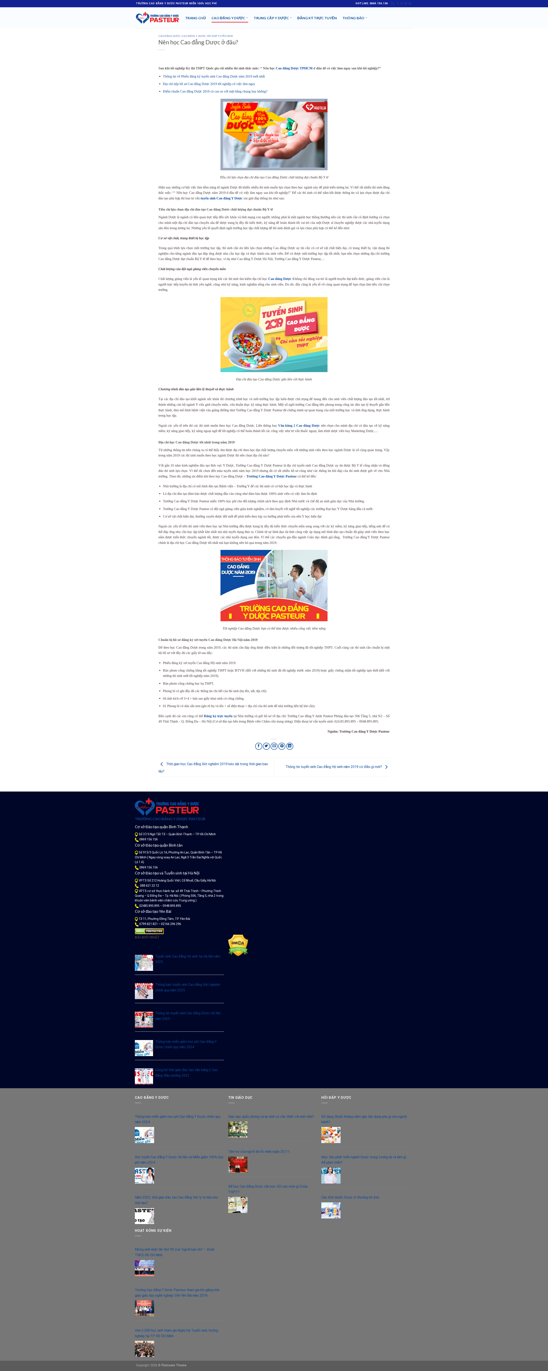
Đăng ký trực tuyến (317, 18)
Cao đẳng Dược (280, 279)
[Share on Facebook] (258, 746)
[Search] (392, 4)
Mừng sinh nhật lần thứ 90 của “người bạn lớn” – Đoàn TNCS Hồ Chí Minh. (174, 1252)
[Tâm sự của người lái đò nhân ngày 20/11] (237, 1165)
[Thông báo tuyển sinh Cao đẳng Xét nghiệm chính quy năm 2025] (144, 991)
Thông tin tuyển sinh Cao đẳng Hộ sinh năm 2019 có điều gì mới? (334, 767)
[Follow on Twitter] (406, 3)
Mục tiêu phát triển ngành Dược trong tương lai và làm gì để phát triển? (363, 1160)
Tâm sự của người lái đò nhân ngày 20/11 (259, 1151)
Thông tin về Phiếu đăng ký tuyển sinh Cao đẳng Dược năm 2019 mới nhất (214, 76)
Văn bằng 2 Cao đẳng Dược (299, 425)
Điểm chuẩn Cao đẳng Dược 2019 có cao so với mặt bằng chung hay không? (215, 91)
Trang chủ (195, 18)
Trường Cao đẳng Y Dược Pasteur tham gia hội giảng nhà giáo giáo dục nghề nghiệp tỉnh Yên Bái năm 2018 (177, 1293)
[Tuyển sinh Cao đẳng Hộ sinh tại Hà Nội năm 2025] (144, 963)
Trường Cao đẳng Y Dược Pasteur (271, 476)
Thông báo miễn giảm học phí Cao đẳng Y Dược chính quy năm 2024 (186, 1044)
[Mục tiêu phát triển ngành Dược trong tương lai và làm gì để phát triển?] (331, 1175)
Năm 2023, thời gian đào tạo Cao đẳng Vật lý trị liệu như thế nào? (176, 1200)
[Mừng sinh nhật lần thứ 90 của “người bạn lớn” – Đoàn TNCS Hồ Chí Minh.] (144, 1268)
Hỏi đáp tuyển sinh (220, 35)
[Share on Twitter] (266, 746)
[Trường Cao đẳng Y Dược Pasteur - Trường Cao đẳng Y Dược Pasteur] (157, 18)
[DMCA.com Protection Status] (149, 931)
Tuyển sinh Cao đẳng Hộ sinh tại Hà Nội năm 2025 (187, 959)
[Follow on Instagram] (402, 3)
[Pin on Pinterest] (281, 746)
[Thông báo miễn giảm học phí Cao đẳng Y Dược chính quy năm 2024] (144, 1048)
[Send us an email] (410, 3)
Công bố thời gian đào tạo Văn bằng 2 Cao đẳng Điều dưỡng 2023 (186, 1073)
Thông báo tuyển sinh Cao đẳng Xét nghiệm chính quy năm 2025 (187, 987)
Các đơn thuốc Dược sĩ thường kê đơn (350, 1197)
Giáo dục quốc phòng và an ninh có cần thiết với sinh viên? (271, 1117)
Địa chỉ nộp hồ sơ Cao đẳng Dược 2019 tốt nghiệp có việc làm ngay (209, 84)
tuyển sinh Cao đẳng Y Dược (222, 198)
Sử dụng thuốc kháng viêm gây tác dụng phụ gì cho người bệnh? (364, 1119)
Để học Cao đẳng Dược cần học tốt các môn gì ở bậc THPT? (268, 1189)
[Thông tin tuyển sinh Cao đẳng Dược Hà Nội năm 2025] (144, 1020)
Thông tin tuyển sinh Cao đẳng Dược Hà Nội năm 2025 (187, 1016)
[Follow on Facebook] (397, 3)
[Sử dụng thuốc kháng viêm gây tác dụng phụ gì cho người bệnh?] (331, 1135)
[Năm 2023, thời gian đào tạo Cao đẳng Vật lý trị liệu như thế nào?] (144, 1216)
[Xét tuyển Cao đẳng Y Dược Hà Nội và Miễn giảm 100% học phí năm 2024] (144, 1175)
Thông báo (353, 18)
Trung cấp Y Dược (271, 18)
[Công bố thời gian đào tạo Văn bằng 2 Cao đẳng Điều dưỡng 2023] (144, 1076)
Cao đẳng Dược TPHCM (294, 68)
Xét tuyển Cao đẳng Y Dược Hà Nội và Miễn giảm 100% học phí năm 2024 (179, 1160)
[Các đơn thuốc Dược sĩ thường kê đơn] (331, 1210)
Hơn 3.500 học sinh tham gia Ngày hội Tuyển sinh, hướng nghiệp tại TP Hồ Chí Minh (176, 1333)
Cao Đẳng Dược (169, 35)
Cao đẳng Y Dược (228, 18)
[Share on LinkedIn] (289, 746)
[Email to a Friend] (274, 746)
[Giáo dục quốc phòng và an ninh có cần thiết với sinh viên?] (237, 1129)
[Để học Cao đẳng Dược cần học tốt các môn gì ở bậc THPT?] (237, 1205)
